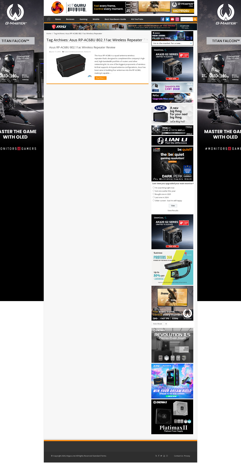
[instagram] (167, 455)
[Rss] (156, 455)
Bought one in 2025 (163, 194)
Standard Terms (99, 456)
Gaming (83, 19)
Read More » (100, 78)
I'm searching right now (164, 188)
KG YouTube (137, 19)
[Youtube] (172, 19)
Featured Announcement (73, 52)
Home (48, 19)
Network (87, 52)
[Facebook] (163, 19)
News (58, 19)
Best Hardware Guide (115, 19)
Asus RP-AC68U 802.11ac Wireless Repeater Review (82, 47)
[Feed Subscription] (147, 39)
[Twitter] (167, 19)
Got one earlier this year (165, 191)
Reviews (70, 19)
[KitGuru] (68, 7)
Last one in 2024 (161, 197)
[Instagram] (177, 19)
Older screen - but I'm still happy (168, 200)
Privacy (187, 456)
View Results (173, 210)
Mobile (96, 19)
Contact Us (178, 456)
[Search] (195, 19)
